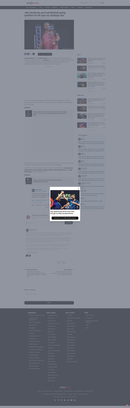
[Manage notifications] (127, 405)
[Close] (78, 188)
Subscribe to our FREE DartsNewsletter (65, 218)
